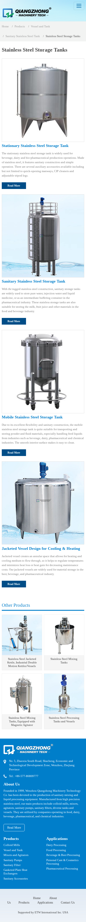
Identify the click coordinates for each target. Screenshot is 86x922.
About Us (12, 784)
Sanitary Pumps (13, 860)
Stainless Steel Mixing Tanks (63, 660)
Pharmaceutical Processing (62, 868)
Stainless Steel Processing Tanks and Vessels (64, 719)
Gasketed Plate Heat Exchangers (15, 871)
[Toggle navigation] (79, 6)
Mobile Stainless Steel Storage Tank (32, 417)
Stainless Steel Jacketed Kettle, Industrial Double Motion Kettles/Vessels (22, 662)
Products (20, 26)
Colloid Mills (12, 845)
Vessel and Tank (40, 26)
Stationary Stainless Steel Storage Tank (35, 145)
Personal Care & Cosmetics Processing (62, 862)
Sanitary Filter (12, 865)
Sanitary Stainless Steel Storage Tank (33, 281)
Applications (57, 838)
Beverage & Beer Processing (63, 855)
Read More (13, 185)
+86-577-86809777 (26, 776)
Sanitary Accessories (16, 878)
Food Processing (56, 850)
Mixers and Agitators (16, 855)
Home (5, 26)
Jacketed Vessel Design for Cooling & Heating (41, 548)
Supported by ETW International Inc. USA (43, 912)
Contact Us (68, 902)
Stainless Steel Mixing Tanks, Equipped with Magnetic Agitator (22, 721)
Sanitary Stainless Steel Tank (23, 36)
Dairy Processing (56, 845)
